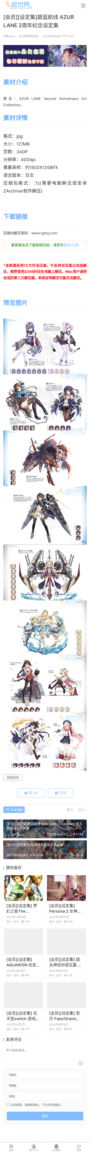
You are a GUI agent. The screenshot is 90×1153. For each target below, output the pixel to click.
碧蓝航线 (13, 777)
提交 (45, 1116)
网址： (13, 1096)
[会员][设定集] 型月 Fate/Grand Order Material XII (65, 1016)
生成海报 (15, 809)
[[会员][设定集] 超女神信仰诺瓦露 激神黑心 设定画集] (66, 942)
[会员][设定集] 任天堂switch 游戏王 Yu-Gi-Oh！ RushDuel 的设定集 (23, 1016)
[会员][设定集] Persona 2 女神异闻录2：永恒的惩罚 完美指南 (66, 908)
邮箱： (13, 1085)
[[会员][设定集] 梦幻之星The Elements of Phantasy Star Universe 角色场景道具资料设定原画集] (23, 888)
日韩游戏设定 (30, 36)
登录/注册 (71, 245)
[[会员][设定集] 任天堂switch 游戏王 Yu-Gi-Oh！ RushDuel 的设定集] (23, 995)
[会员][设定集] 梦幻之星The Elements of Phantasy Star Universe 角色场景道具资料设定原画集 (23, 908)
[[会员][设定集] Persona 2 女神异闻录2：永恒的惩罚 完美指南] (66, 888)
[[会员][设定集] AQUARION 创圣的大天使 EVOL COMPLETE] (23, 942)
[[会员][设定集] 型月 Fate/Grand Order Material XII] (66, 995)
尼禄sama (9, 36)
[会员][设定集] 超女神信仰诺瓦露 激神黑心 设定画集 (65, 962)
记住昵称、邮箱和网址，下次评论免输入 (36, 1104)
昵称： (13, 1075)
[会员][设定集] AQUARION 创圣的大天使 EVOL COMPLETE (23, 962)
